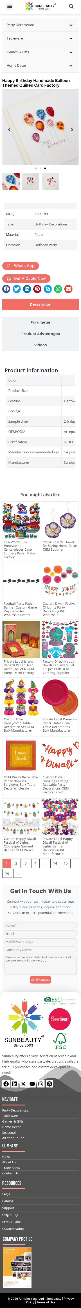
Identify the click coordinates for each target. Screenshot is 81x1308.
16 (7, 873)
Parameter (41, 322)
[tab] (40, 304)
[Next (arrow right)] (73, 654)
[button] (9, 6)
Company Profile (17, 1239)
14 (55, 863)
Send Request (40, 979)
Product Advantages (40, 334)
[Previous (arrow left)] (8, 654)
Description (40, 304)
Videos (40, 345)
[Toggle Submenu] (71, 25)
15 (66, 863)
